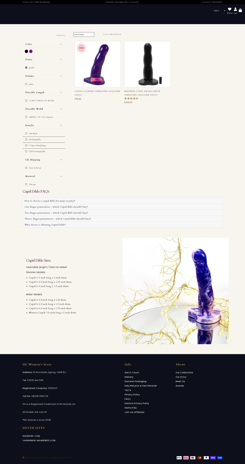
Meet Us (180, 381)
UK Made (33, 133)
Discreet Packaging (135, 381)
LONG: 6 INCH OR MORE (41, 100)
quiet (31, 84)
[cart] (240, 11)
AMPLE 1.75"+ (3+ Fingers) (41, 117)
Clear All (60, 35)
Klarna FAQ (131, 407)
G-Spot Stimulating (37, 145)
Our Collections (184, 372)
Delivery (129, 376)
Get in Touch (132, 372)
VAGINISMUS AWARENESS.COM (39, 440)
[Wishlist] (230, 9)
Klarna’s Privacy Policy (137, 403)
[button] (131, 98)
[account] (235, 9)
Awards (180, 385)
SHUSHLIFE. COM (31, 435)
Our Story (181, 376)
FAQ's (128, 398)
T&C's (128, 390)
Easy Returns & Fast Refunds (141, 385)
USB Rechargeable (37, 151)
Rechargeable (35, 139)
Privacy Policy (132, 394)
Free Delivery (35, 168)
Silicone (32, 184)
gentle (32, 67)
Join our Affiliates (134, 412)
